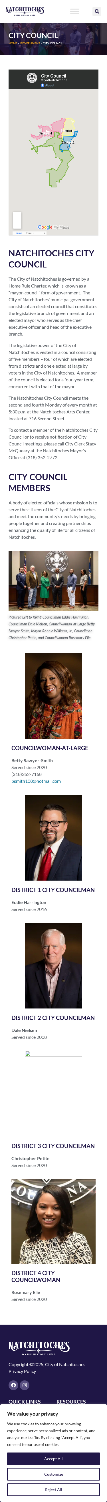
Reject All (53, 1489)
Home (13, 43)
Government (30, 43)
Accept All (53, 1458)
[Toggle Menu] (74, 11)
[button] (96, 11)
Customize (53, 1474)
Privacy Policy (22, 1371)
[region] (53, 1453)
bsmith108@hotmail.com (36, 781)
